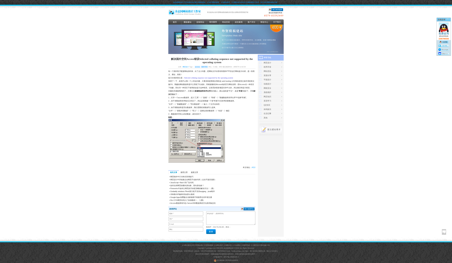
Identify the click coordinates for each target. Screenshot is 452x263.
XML (268, 245)
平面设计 (267, 80)
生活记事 (267, 114)
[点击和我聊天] (444, 32)
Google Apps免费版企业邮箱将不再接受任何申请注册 (191, 197)
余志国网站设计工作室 (231, 248)
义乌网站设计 (228, 245)
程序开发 (267, 67)
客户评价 (251, 22)
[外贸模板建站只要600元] (226, 53)
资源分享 (267, 75)
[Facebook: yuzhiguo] (444, 50)
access (197, 67)
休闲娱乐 (267, 109)
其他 (265, 118)
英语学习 (267, 101)
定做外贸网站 (200, 22)
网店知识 (267, 97)
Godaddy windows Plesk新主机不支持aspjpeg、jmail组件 (192, 191)
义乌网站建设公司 (188, 245)
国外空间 (204, 67)
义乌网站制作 (218, 245)
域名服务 (213, 22)
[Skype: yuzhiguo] (444, 46)
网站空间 (226, 22)
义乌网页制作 (245, 245)
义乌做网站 (237, 245)
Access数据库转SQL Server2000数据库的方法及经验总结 (193, 203)
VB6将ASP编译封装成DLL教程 (182, 194)
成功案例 (238, 22)
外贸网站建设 (199, 245)
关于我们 (277, 22)
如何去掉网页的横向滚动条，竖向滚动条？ (187, 185)
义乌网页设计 (255, 245)
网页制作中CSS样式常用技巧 (181, 177)
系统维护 (267, 92)
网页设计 (186, 67)
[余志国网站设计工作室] (184, 12)
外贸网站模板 (208, 245)
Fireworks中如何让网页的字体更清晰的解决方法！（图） (192, 188)
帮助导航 (264, 22)
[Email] (444, 54)
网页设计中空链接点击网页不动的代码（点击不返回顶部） (193, 180)
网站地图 (263, 245)
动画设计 (267, 84)
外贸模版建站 (187, 22)
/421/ (253, 167)
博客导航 (267, 58)
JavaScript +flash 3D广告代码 (182, 183)
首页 (174, 22)
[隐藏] (450, 18)
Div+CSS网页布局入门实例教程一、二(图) (187, 200)
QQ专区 (267, 105)
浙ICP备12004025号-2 (231, 257)
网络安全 (267, 88)
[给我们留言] (444, 232)
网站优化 (267, 71)
